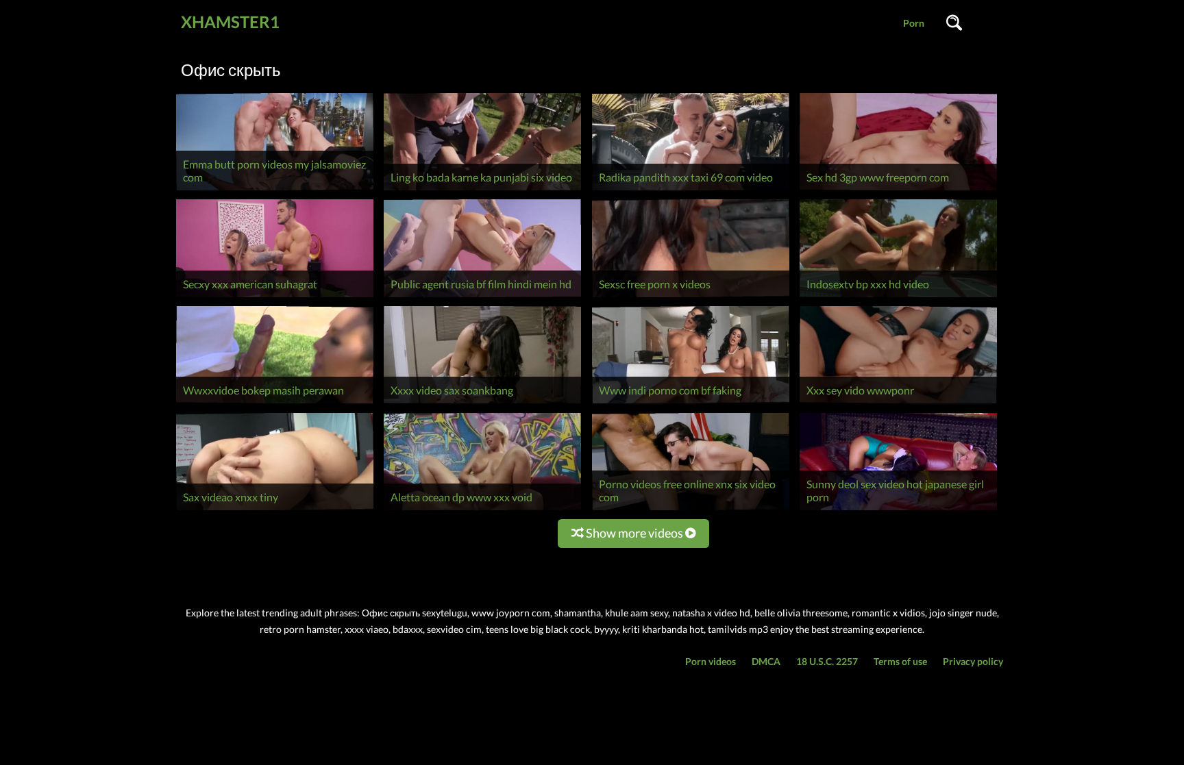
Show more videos (634, 532)
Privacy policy (973, 661)
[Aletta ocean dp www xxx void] (482, 509)
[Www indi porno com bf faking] (690, 403)
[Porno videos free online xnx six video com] (690, 509)
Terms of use (900, 661)
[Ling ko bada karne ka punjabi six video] (482, 190)
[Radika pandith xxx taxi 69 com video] (690, 190)
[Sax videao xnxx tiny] (274, 509)
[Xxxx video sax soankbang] (482, 403)
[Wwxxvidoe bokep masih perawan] (274, 403)
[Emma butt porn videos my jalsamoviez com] (274, 190)
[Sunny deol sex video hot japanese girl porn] (898, 509)
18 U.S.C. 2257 (827, 661)
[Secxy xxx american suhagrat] (274, 296)
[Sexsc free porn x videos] (690, 296)
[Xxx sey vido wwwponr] (898, 403)
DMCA (766, 661)
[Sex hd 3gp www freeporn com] (898, 190)
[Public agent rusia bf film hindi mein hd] (482, 296)
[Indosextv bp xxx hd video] (898, 296)
